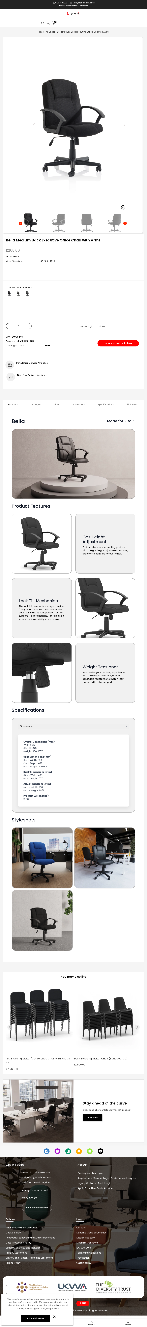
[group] (30, 222)
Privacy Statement (16, 1252)
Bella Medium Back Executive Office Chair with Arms (83, 31)
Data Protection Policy (18, 1242)
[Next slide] (118, 124)
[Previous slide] (27, 124)
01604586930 (61, 3)
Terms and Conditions (88, 1252)
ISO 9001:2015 (83, 1247)
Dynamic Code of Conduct (91, 1232)
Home (41, 31)
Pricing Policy (13, 1262)
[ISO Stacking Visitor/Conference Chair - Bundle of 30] (39, 1019)
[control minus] (9, 326)
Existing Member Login (90, 1173)
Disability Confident (87, 1242)
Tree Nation (83, 1257)
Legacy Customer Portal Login (94, 1183)
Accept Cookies (35, 1318)
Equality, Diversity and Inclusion (23, 1247)
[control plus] (29, 326)
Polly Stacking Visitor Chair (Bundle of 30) (100, 1058)
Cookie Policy (13, 1232)
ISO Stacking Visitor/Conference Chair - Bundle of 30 (38, 1061)
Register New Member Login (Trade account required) (108, 1178)
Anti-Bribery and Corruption (21, 1227)
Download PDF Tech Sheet (118, 343)
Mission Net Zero (85, 1237)
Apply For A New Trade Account (96, 1188)
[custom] (47, 1151)
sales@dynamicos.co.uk (83, 3)
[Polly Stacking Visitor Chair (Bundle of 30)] (107, 1019)
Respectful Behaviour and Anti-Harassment (30, 1237)
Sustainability (83, 1262)
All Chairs (50, 31)
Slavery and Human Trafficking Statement (29, 1257)
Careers (81, 1227)
